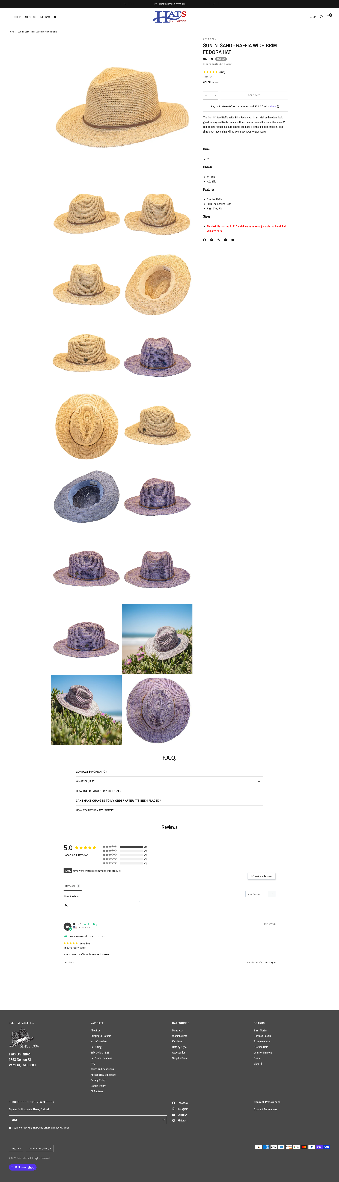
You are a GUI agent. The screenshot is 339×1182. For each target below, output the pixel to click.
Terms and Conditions (102, 1069)
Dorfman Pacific (262, 1036)
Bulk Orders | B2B (100, 1052)
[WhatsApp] (226, 240)
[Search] (321, 17)
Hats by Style (179, 1047)
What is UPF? (85, 781)
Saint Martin (260, 1030)
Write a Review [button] (263, 876)
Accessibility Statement (103, 1075)
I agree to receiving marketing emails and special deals (41, 1127)
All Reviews (97, 1091)
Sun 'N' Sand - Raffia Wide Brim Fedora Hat (86, 954)
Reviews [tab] (70, 886)
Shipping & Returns (101, 1036)
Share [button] (71, 962)
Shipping (207, 63)
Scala (257, 1058)
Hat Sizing (96, 1047)
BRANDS (259, 1023)
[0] (327, 17)
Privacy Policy (98, 1080)
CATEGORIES (180, 1023)
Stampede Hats (262, 1041)
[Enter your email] (163, 1119)
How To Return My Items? (95, 810)
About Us (95, 1030)
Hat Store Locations (101, 1058)
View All (258, 1064)
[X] (212, 240)
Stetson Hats (261, 1047)
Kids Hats (177, 1041)
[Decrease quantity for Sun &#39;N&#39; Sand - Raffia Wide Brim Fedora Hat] (206, 95)
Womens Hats (179, 1036)
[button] (268, 962)
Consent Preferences (265, 1109)
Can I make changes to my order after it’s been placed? (118, 800)
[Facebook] (205, 240)
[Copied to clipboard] (233, 240)
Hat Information (99, 1041)
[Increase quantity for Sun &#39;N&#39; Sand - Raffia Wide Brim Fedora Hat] (215, 95)
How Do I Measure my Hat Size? (98, 791)
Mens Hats (178, 1030)
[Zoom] (185, 44)
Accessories (178, 1052)
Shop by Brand (180, 1058)
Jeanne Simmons (263, 1052)
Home (11, 31)
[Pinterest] (220, 240)
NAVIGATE (97, 1023)
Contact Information (91, 772)
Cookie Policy (98, 1086)
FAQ (93, 1064)
